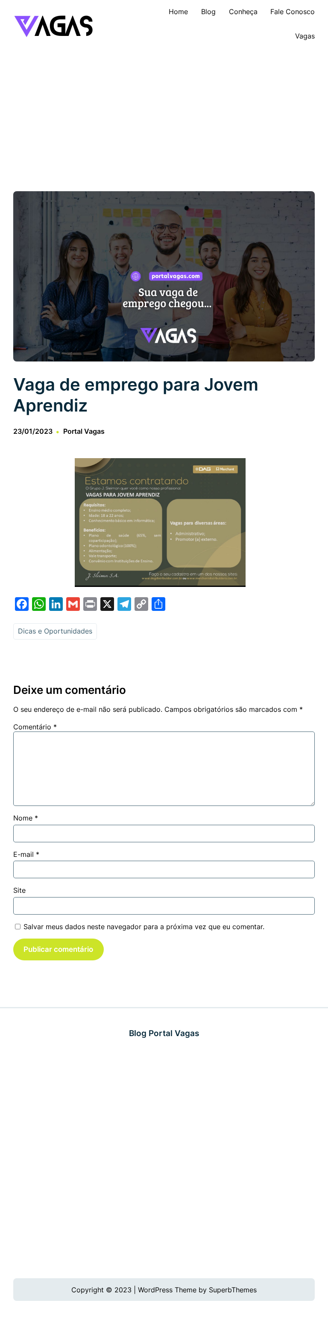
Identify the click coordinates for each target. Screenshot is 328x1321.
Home (178, 11)
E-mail (26, 854)
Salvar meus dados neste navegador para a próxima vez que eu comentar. (143, 926)
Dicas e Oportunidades (55, 631)
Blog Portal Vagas (164, 1033)
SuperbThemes (233, 1289)
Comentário (35, 727)
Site (19, 890)
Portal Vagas (84, 431)
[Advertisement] (164, 118)
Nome (25, 818)
